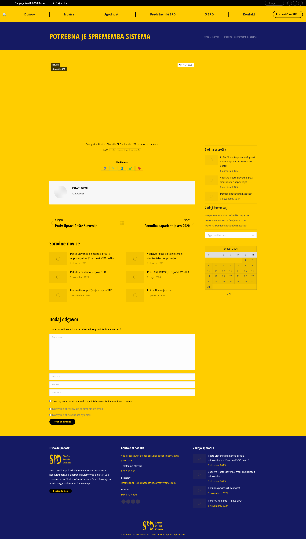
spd (127, 150)
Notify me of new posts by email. (71, 415)
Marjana (209, 215)
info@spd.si (60, 3)
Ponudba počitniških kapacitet (236, 193)
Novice (55, 65)
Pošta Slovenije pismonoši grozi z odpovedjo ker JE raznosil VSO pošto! (92, 256)
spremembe (135, 150)
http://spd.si (78, 193)
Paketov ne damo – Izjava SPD (88, 272)
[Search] (280, 3)
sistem (120, 150)
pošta (113, 150)
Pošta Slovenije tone (159, 290)
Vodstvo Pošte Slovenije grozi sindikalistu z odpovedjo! (164, 256)
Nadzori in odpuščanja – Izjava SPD (91, 290)
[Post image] (58, 258)
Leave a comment (149, 144)
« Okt (230, 294)
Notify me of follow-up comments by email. (77, 409)
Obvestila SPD (59, 69)
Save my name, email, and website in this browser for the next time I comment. (93, 401)
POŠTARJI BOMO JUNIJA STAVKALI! (168, 272)
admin (208, 220)
